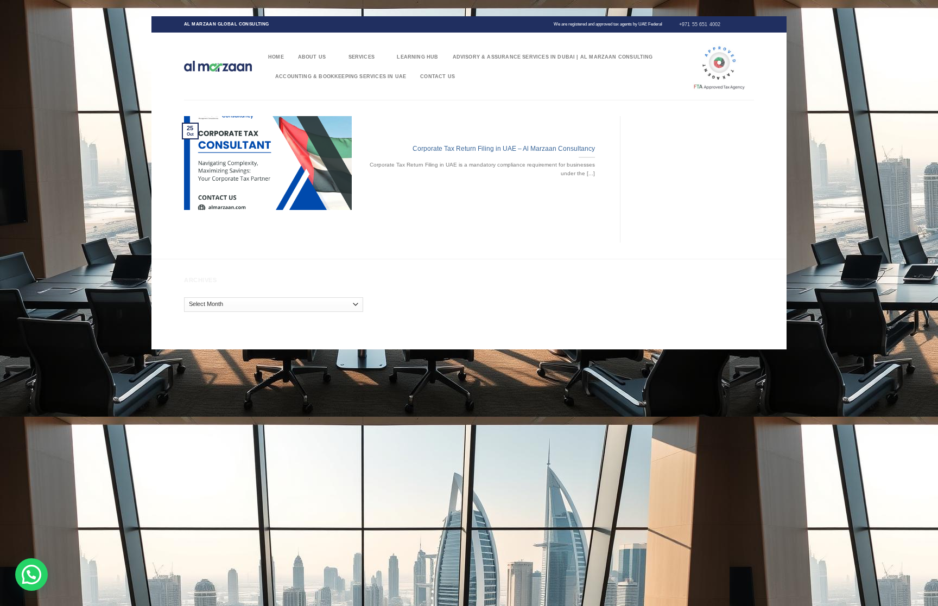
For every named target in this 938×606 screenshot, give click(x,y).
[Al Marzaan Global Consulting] (218, 66)
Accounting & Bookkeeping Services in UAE (340, 76)
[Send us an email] (743, 24)
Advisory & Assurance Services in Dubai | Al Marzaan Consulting (553, 57)
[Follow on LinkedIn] (750, 24)
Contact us (437, 76)
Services (361, 57)
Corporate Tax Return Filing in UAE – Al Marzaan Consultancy (504, 148)
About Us (312, 57)
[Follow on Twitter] (735, 24)
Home (276, 57)
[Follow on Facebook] (728, 24)
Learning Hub (417, 57)
